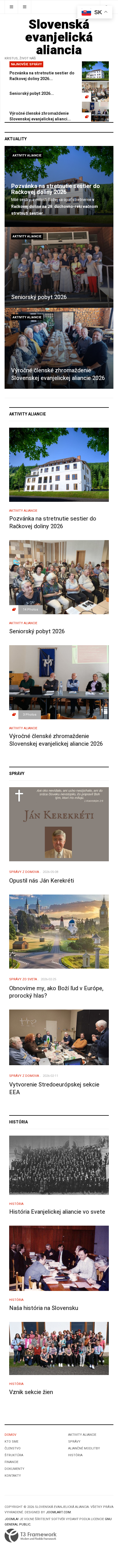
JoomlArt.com (58, 1512)
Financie (11, 1462)
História (16, 1203)
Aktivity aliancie (27, 155)
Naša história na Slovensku (43, 1308)
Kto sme (11, 1441)
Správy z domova (24, 872)
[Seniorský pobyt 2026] (59, 267)
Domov (10, 1434)
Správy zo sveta (23, 979)
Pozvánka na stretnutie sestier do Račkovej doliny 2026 (55, 189)
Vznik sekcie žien (31, 1392)
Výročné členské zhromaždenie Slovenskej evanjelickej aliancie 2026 (58, 374)
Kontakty (13, 1475)
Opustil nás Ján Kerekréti (41, 881)
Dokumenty (14, 1468)
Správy (74, 1441)
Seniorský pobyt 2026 (39, 297)
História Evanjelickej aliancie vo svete (57, 1212)
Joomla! (12, 1519)
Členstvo (13, 1448)
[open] (11, 7)
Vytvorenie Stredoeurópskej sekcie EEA (54, 1088)
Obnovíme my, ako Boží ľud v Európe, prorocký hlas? (56, 992)
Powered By (31, 1536)
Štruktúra (14, 1455)
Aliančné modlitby (84, 1448)
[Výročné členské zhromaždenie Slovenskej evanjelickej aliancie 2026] (59, 348)
